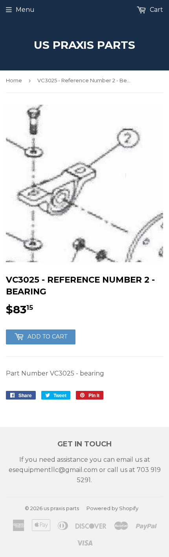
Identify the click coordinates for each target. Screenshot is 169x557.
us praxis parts (84, 45)
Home (14, 80)
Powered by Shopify (112, 508)
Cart (155, 9)
